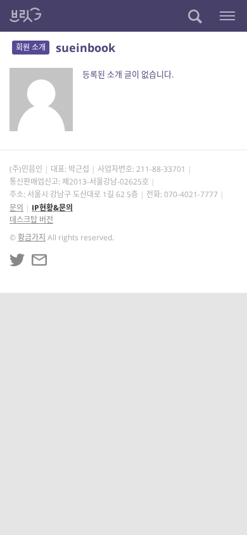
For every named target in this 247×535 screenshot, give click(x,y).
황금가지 (32, 237)
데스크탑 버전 (31, 219)
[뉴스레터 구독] (39, 260)
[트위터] (17, 260)
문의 (16, 207)
